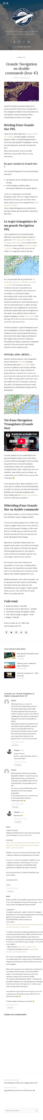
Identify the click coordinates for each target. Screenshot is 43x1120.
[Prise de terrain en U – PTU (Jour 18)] (9, 676)
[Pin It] (16, 632)
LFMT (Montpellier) (18, 240)
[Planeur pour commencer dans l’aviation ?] (9, 666)
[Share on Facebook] (6, 632)
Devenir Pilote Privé (24, 47)
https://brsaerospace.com (27, 947)
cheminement (29, 316)
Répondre (15, 745)
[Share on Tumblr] (21, 632)
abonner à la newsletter (29, 495)
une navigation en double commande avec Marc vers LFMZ (20, 282)
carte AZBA (26, 365)
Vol (24, 57)
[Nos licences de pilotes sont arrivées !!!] (9, 656)
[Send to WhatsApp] (26, 632)
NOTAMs (21, 362)
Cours (19, 57)
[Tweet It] (11, 632)
